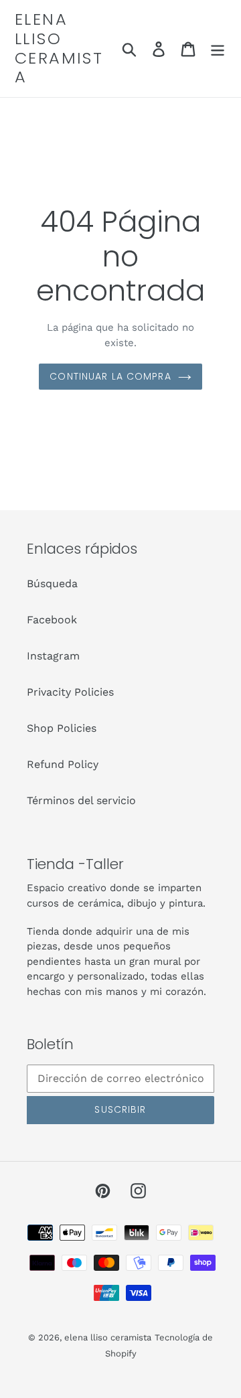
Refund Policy (62, 764)
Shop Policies (61, 728)
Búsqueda (52, 583)
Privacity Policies (70, 692)
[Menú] (217, 48)
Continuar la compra (110, 376)
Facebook (52, 619)
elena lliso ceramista (59, 48)
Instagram (53, 655)
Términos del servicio (81, 800)
